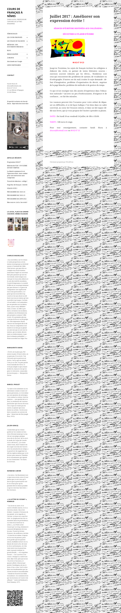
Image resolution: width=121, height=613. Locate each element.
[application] (17, 131)
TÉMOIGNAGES (12, 34)
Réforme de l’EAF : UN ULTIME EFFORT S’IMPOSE (17, 167)
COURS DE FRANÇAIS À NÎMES (15, 12)
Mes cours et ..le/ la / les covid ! (17, 202)
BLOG (9, 50)
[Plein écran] (27, 147)
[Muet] (24, 147)
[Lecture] (10, 147)
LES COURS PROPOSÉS (14, 37)
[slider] (16, 147)
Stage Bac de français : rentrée (17, 185)
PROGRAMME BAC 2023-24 (16, 192)
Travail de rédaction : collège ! (17, 181)
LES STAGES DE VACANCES (16, 41)
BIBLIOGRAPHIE (12, 54)
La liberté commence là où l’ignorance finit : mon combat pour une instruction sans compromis (17, 174)
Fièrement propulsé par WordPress (61, 162)
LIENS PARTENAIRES (14, 65)
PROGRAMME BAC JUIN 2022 (16, 199)
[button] (18, 130)
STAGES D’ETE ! (12, 188)
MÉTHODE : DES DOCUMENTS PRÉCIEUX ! (15, 46)
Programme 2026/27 (14, 162)
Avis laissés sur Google (14, 61)
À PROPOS (10, 58)
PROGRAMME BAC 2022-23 (16, 195)
